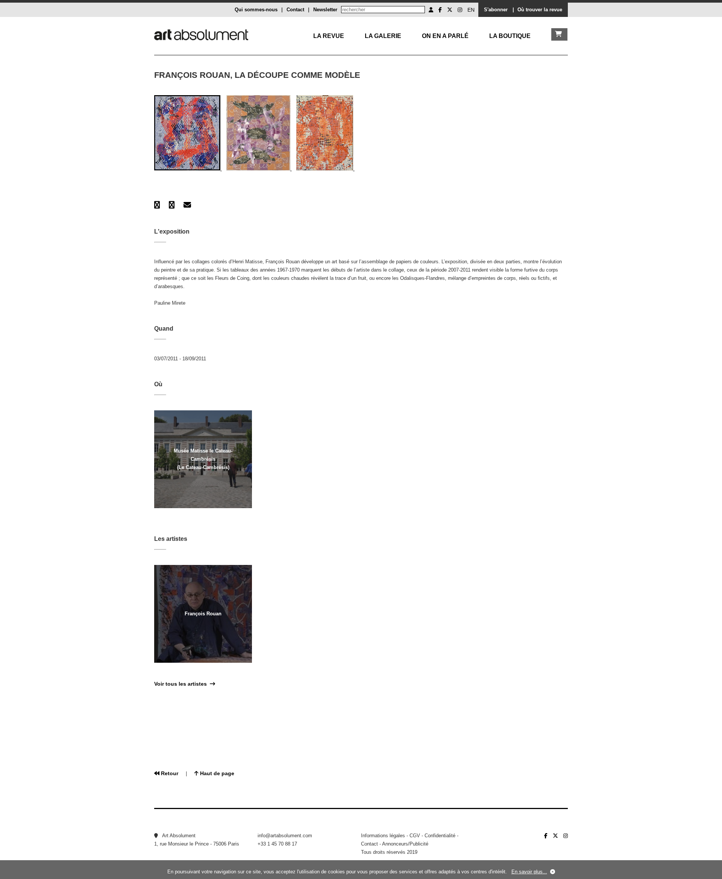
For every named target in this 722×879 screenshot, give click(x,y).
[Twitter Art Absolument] (449, 10)
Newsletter (325, 9)
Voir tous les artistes (182, 684)
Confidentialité (440, 835)
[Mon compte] (431, 10)
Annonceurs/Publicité (405, 844)
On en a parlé (445, 36)
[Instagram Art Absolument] (460, 10)
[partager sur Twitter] (171, 205)
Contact (295, 9)
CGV (415, 835)
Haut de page (216, 773)
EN (471, 10)
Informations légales (383, 835)
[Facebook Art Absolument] (440, 10)
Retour (168, 773)
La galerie (383, 36)
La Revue (328, 36)
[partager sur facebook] (157, 205)
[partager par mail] (187, 205)
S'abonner (496, 9)
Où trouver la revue (539, 9)
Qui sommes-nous (256, 9)
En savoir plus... (529, 871)
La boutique (510, 36)
